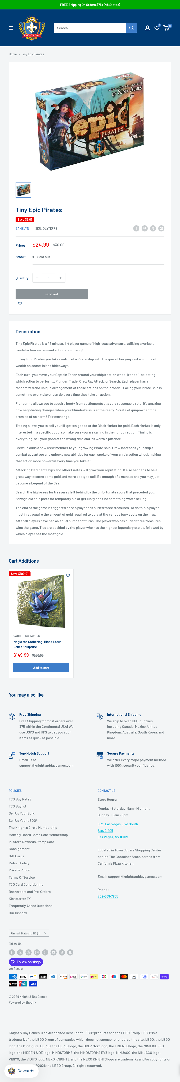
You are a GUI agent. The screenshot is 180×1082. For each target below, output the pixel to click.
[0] (166, 28)
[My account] (147, 27)
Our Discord (18, 913)
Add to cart (41, 668)
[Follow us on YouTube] (53, 952)
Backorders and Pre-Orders (30, 891)
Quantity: (23, 278)
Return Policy (19, 863)
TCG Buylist (17, 806)
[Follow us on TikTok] (62, 952)
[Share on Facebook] (136, 228)
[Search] (131, 28)
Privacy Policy (19, 870)
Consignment (19, 849)
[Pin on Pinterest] (145, 228)
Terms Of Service (22, 877)
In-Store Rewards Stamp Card (31, 842)
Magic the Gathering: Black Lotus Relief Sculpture (37, 644)
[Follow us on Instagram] (37, 952)
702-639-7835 (108, 896)
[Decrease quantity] (37, 277)
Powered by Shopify (22, 1002)
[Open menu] (11, 28)
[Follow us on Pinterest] (45, 952)
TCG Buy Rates (20, 799)
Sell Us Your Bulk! (22, 813)
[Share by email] (161, 228)
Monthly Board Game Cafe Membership (38, 835)
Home (13, 54)
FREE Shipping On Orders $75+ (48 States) (90, 5)
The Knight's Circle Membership (33, 827)
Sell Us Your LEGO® (23, 820)
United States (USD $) (25, 933)
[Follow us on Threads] (28, 952)
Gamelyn (22, 228)
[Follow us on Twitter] (20, 952)
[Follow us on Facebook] (12, 952)
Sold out (51, 294)
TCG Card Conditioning (26, 884)
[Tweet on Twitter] (153, 228)
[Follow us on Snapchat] (70, 952)
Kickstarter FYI (20, 898)
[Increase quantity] (60, 277)
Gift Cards (16, 856)
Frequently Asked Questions (30, 905)
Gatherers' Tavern (26, 636)
